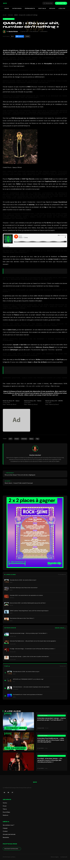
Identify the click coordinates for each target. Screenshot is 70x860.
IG (4, 792)
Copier (27, 36)
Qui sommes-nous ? (8, 825)
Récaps (52, 8)
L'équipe (5, 828)
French (17, 438)
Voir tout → (60, 627)
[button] (5, 3)
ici (57, 395)
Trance (5, 809)
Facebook (20, 36)
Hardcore (5, 815)
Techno (5, 803)
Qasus (31, 438)
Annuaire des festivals (9, 834)
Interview (24, 438)
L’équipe (62, 8)
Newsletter (61, 3)
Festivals (42, 8)
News (6, 8)
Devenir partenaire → (11, 848)
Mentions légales (55, 857)
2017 (10, 438)
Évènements (30, 8)
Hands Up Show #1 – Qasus (11, 401)
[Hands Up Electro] (5, 3)
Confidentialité (63, 857)
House (4, 806)
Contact (5, 831)
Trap (37, 438)
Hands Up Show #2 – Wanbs (32, 401)
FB (8, 792)
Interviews (17, 8)
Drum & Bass (6, 812)
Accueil (4, 15)
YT (12, 792)
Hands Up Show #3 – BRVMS (54, 401)
